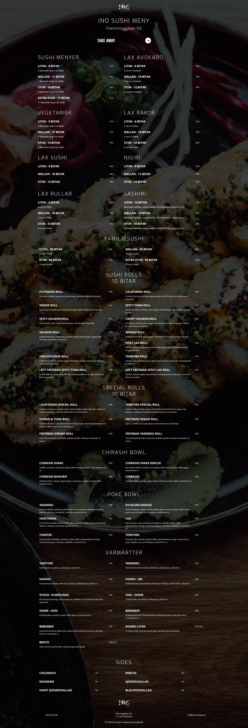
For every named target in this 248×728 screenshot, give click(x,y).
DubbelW (138, 722)
